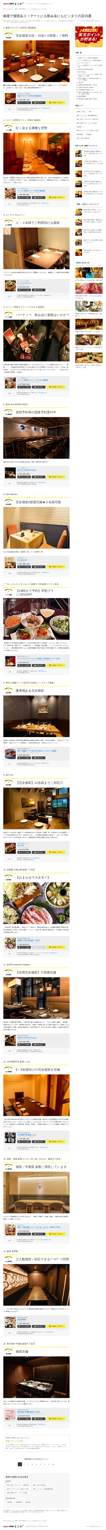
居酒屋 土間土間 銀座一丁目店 (87, 85)
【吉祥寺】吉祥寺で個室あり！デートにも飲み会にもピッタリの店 (93, 184)
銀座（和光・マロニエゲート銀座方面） (18, 1485)
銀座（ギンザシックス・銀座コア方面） (18, 1489)
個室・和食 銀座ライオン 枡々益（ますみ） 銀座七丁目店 (33, 1159)
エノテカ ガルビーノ (84, 63)
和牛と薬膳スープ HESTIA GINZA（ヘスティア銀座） (31, 683)
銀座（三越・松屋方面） (40, 1485)
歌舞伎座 (27, 1502)
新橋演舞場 (19, 1502)
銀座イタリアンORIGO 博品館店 (88, 58)
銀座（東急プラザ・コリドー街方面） (17, 1492)
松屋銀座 (9, 1502)
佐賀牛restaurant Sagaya (85, 87)
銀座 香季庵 (82, 96)
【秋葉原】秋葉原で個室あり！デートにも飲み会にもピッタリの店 (93, 153)
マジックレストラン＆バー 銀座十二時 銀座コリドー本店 (32, 584)
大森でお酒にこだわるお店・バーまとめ (87, 331)
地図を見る (47, 108)
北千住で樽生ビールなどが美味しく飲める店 (88, 280)
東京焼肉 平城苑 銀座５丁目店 (87, 99)
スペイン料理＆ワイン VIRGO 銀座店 (89, 60)
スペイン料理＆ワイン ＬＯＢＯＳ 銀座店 (25, 307)
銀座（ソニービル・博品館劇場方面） (43, 1489)
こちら (101, 1526)
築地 (90, 111)
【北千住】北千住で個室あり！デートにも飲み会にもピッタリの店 (93, 174)
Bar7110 (80, 82)
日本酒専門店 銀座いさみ (86, 90)
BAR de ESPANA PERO (85, 69)
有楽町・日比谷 (81, 111)
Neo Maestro (82, 72)
